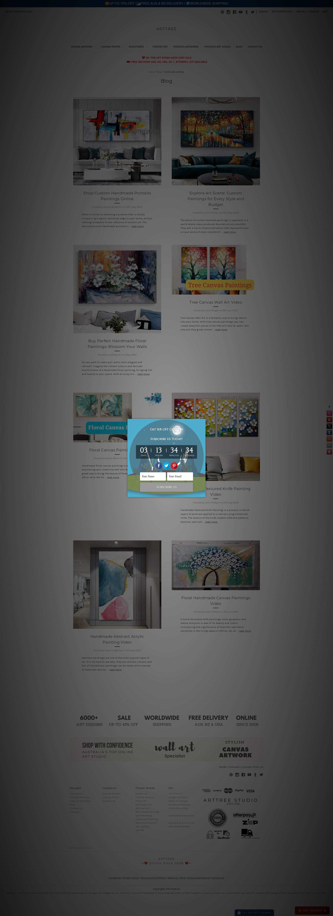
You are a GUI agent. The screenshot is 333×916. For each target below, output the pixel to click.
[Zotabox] (203, 494)
